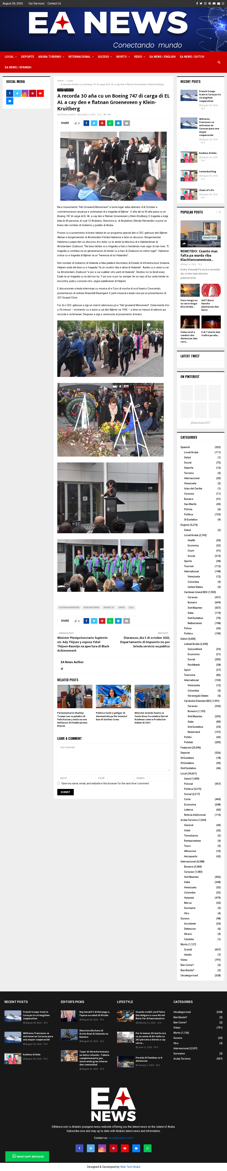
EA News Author (68, 114)
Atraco (188, 934)
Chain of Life (206, 190)
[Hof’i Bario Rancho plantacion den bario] (211, 290)
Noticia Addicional (195, 814)
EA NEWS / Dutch (192, 56)
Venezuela (190, 483)
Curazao (189, 493)
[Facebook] (79, 1148)
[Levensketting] (189, 175)
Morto (121, 56)
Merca (188, 902)
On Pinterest (190, 376)
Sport (187, 669)
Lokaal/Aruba (192, 644)
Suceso (103, 56)
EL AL (131, 607)
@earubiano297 (200, 422)
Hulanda (189, 897)
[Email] (136, 1148)
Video (138, 56)
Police (188, 628)
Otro (186, 913)
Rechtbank (194, 664)
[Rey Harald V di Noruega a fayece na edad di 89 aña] (69, 1016)
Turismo (189, 473)
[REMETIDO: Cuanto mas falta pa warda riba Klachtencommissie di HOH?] (201, 233)
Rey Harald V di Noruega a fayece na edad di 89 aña (94, 1013)
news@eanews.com (120, 1138)
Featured (69, 90)
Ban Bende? (187, 970)
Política (188, 514)
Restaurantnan (192, 840)
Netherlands (195, 623)
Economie (194, 654)
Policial (188, 783)
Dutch (184, 638)
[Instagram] (102, 1148)
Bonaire (188, 499)
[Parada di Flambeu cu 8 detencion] (125, 1061)
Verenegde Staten (198, 695)
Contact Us (54, 3)
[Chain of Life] (189, 194)
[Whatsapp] (147, 1148)
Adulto (188, 954)
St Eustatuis (187, 757)
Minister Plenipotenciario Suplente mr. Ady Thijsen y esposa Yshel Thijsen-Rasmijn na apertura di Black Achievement (83, 644)
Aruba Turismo (49, 56)
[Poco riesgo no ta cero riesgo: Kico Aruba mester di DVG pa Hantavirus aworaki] (190, 290)
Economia (190, 804)
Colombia (193, 581)
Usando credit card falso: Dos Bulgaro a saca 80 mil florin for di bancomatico (150, 1015)
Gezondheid (195, 649)
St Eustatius (191, 519)
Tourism (189, 566)
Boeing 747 (109, 607)
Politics (188, 633)
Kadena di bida (208, 153)
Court (191, 550)
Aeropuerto (190, 856)
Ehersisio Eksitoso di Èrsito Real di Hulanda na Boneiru (93, 1034)
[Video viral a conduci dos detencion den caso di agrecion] (190, 322)
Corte (187, 799)
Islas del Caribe (193, 488)
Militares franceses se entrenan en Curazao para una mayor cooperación (209, 127)
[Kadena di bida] (189, 157)
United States (195, 587)
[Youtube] (125, 1148)
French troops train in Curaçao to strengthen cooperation (210, 96)
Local (9, 56)
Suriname (189, 908)
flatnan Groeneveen (69, 607)
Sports (188, 561)
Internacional (79, 56)
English (185, 524)
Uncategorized (189, 975)
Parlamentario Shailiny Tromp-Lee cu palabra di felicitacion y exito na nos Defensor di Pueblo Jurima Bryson (72, 719)
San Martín (190, 504)
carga (121, 607)
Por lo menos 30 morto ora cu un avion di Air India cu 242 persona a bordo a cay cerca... (151, 1038)
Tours (187, 845)
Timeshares (191, 835)
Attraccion (190, 851)
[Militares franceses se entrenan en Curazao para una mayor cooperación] (189, 123)
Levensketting (207, 171)
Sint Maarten (195, 607)
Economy (193, 545)
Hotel (187, 830)
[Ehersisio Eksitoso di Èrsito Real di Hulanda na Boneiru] (69, 1034)
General (188, 825)
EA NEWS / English (163, 56)
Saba (190, 612)
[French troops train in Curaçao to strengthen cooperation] (189, 95)
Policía (188, 509)
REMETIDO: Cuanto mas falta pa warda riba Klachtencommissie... (199, 255)
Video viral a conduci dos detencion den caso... (189, 337)
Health (191, 540)
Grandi (188, 949)
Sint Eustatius (195, 618)
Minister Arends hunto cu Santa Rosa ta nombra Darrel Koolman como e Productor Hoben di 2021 (151, 718)
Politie (188, 737)
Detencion (190, 928)
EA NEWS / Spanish (18, 67)
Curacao (193, 597)
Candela (189, 939)
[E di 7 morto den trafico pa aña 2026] (211, 322)
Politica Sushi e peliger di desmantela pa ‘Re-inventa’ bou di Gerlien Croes (111, 716)
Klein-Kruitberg (91, 607)
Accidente (190, 923)
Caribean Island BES (195, 592)
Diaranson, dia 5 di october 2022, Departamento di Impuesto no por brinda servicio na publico (145, 642)
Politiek (188, 742)
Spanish (185, 447)
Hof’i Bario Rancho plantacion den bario (210, 305)
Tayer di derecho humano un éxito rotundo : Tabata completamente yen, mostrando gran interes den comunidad (94, 1058)
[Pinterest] (113, 1148)
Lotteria (188, 809)
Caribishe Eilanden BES (197, 701)
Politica (188, 789)
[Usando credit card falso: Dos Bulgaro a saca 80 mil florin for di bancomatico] (125, 1016)
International (191, 571)
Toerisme (189, 675)
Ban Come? (187, 965)
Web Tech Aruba (130, 1167)
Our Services (37, 3)
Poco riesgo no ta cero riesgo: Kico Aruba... (189, 303)
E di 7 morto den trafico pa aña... (210, 333)
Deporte (27, 56)
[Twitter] (91, 1148)
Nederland (194, 732)
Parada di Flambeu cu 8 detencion (149, 1059)
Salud (187, 457)
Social (188, 462)
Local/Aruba (191, 452)
